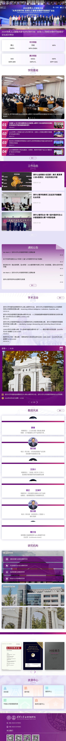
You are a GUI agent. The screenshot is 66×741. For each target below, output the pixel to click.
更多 (32, 158)
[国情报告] (54, 656)
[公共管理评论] (11, 656)
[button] (28, 117)
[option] (33, 18)
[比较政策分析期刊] (33, 656)
